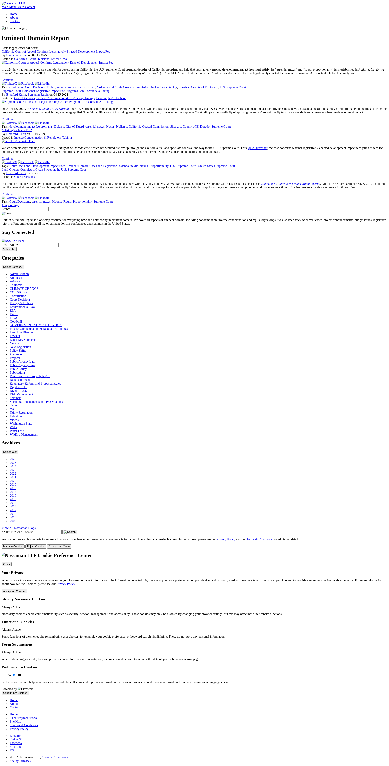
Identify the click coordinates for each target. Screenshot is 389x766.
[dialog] (194, 543)
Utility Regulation (21, 412)
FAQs (13, 317)
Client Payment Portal (24, 718)
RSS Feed (18, 241)
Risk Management (21, 394)
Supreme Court (221, 126)
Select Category (12, 266)
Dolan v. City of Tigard (69, 126)
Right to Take (117, 98)
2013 (13, 506)
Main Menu (9, 7)
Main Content (26, 7)
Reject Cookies (36, 546)
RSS (13, 750)
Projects (15, 358)
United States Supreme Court (216, 166)
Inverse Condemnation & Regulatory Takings (65, 98)
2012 (13, 510)
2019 (13, 484)
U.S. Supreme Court (233, 87)
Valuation (16, 416)
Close (6, 564)
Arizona (15, 281)
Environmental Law (22, 307)
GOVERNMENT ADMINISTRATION (36, 325)
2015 (13, 499)
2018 (13, 488)
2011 (13, 513)
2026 (13, 459)
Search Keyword (12, 531)
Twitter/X (16, 739)
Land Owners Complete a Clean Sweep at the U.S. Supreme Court (44, 169)
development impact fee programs (30, 126)
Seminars (15, 398)
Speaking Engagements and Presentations (36, 401)
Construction (18, 296)
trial (65, 59)
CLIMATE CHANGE (24, 288)
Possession (17, 354)
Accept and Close (59, 546)
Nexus (81, 87)
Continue (7, 80)
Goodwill (16, 321)
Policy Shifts (18, 350)
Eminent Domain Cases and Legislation (92, 166)
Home (14, 14)
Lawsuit (56, 59)
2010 (13, 517)
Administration (19, 274)
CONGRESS (18, 292)
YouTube (15, 746)
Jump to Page (10, 205)
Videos (14, 420)
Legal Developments (23, 339)
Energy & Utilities (21, 303)
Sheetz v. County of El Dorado (198, 87)
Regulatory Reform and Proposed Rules (35, 383)
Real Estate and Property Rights (30, 376)
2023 (13, 470)
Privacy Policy (226, 539)
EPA (13, 310)
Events (14, 314)
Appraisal (16, 277)
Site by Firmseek (20, 761)
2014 (13, 502)
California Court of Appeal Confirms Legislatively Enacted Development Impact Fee (56, 51)
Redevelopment (20, 379)
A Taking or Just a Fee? (17, 130)
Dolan (51, 87)
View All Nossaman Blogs (19, 528)
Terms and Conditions (24, 725)
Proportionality (159, 166)
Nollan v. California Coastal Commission (123, 87)
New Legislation (20, 347)
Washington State (21, 423)
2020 (13, 481)
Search (6, 209)
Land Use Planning (22, 332)
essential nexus (66, 87)
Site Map (15, 721)
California (20, 59)
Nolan (91, 87)
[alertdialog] (194, 624)
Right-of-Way (18, 390)
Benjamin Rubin (16, 55)
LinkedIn (15, 735)
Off (19, 675)
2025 (13, 462)
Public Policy (18, 369)
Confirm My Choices (15, 692)
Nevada (15, 343)
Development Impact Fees (48, 166)
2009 (13, 521)
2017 (13, 492)
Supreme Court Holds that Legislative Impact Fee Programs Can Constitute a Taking (56, 91)
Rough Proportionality (77, 201)
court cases (16, 87)
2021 (13, 477)
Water (13, 427)
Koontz (57, 201)
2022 (13, 473)
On (9, 675)
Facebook (16, 743)
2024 (13, 466)
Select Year (10, 451)
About (14, 17)
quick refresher (257, 148)
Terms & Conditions (260, 539)
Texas (13, 405)
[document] (194, 624)
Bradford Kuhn (16, 94)
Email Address (11, 244)
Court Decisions (39, 59)
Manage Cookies (13, 546)
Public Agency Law (22, 361)
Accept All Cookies (14, 591)
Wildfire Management (23, 434)
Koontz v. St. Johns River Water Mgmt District (290, 183)
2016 (13, 495)
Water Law (17, 431)
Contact (15, 21)
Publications (17, 372)
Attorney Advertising (54, 757)
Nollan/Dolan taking (164, 87)
